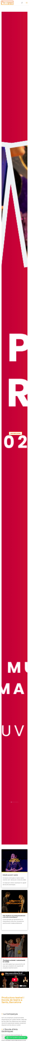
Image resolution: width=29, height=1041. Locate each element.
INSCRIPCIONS (15, 433)
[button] (16, 1037)
